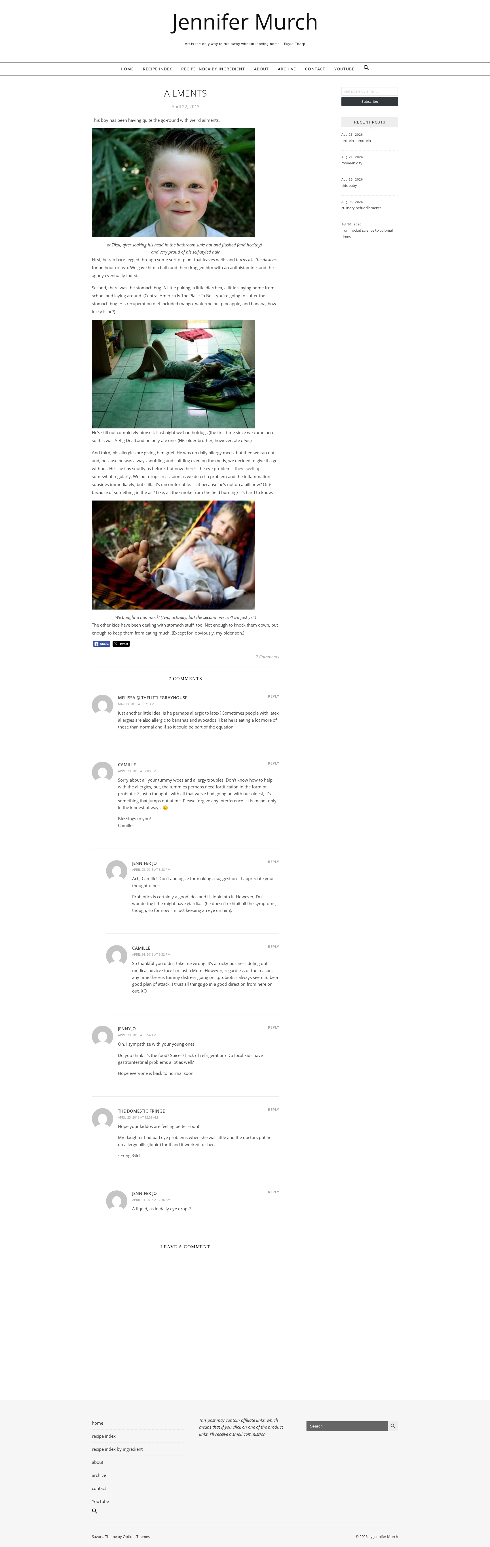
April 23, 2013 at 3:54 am (137, 1035)
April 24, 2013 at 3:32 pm (151, 954)
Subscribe (370, 101)
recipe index (157, 69)
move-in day (351, 163)
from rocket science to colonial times (367, 233)
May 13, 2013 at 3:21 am (136, 704)
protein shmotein (356, 140)
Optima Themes (136, 1536)
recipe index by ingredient (213, 69)
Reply (273, 696)
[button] (364, 69)
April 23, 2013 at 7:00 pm (137, 771)
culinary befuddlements (361, 207)
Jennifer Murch (245, 21)
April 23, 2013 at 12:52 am (138, 1117)
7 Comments (267, 657)
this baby (349, 185)
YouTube (344, 69)
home (127, 69)
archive (287, 69)
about (261, 69)
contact (315, 69)
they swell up (248, 468)
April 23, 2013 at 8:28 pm (151, 869)
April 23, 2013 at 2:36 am (151, 1200)
